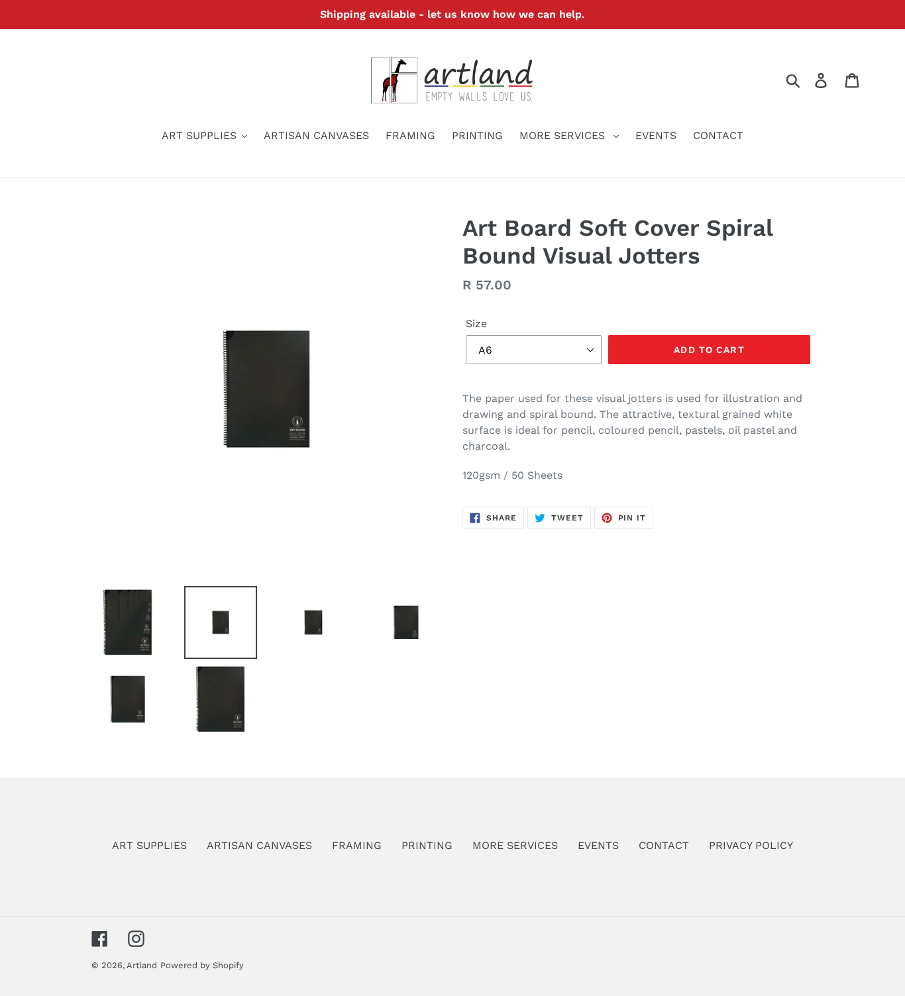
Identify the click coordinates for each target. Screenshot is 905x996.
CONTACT (664, 845)
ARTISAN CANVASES (259, 845)
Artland (142, 965)
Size (476, 323)
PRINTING (426, 845)
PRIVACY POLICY (751, 845)
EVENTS (598, 845)
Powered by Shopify (202, 965)
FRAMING (357, 845)
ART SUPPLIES (149, 845)
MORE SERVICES (515, 845)
